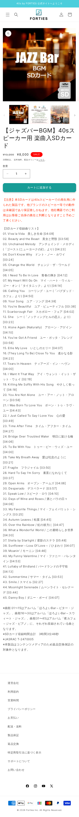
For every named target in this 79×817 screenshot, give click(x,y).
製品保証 (13, 735)
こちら (42, 159)
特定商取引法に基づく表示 (24, 752)
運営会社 (13, 683)
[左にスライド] (4, 115)
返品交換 (13, 743)
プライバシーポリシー (22, 709)
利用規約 (13, 691)
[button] (7, 14)
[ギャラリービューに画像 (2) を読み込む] (39, 114)
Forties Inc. (32, 810)
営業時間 (13, 700)
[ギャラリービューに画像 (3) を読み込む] (60, 114)
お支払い (13, 717)
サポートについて (19, 761)
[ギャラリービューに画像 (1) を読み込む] (18, 114)
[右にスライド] (75, 115)
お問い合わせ (16, 769)
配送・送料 (15, 726)
